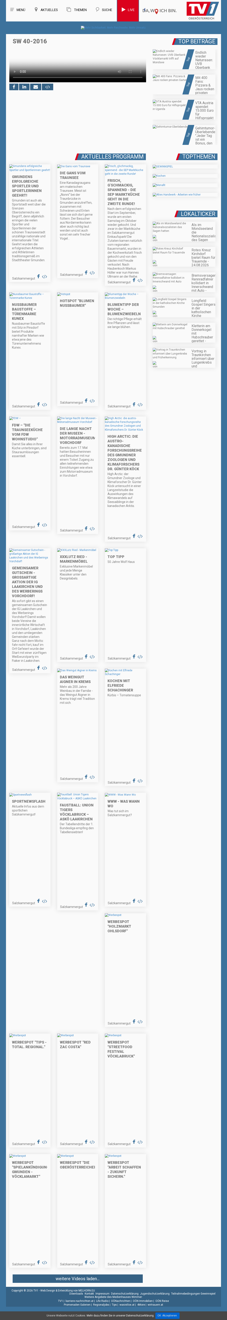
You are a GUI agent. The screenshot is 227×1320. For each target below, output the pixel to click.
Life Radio (102, 1301)
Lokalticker (198, 214)
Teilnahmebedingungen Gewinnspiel (193, 1293)
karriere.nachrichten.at (80, 1301)
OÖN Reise (162, 1301)
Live (131, 10)
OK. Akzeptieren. (167, 1315)
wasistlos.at (127, 1304)
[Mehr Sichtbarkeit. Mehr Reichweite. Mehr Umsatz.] (113, 27)
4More (141, 1304)
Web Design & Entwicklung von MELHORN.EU (67, 1290)
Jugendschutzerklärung (155, 1293)
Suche (107, 10)
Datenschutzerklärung (125, 1293)
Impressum (103, 1293)
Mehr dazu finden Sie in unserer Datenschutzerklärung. (120, 1315)
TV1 (60, 1301)
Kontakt (89, 1293)
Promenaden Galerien (77, 1304)
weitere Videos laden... (78, 1278)
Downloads (76, 1293)
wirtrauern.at (155, 1304)
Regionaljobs (101, 1304)
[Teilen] (35, 87)
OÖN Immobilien (143, 1301)
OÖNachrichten (120, 1301)
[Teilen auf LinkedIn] (24, 87)
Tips (114, 1304)
